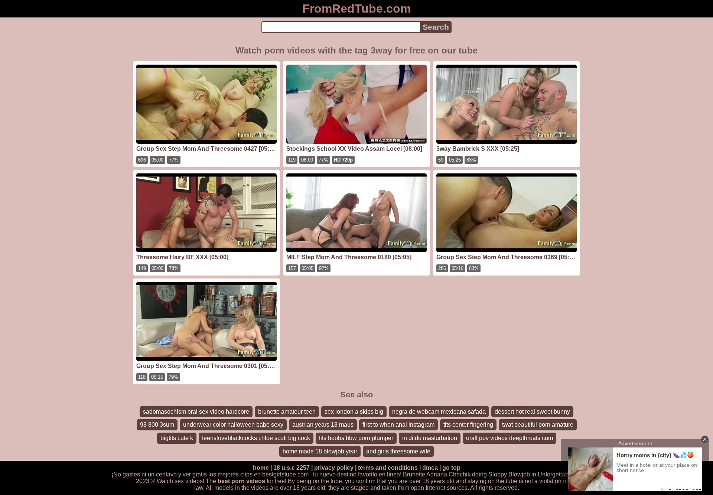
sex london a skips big (354, 411)
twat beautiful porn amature (537, 424)
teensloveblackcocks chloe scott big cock (256, 438)
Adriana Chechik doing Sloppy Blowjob (478, 474)
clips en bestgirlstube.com (274, 474)
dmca (430, 468)
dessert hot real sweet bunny (532, 411)
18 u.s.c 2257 (291, 468)
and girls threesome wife (398, 451)
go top (451, 468)
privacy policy (334, 468)
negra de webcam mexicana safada (439, 411)
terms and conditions (388, 468)
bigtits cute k (176, 438)
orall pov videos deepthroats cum (509, 438)
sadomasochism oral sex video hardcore (196, 411)
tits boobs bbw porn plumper (356, 438)
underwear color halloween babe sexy (233, 424)
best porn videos (241, 481)
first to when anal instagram (398, 424)
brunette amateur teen (287, 411)
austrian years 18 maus (323, 424)
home (261, 468)
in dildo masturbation (429, 438)
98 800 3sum (157, 424)
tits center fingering (468, 424)
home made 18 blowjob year (320, 451)
